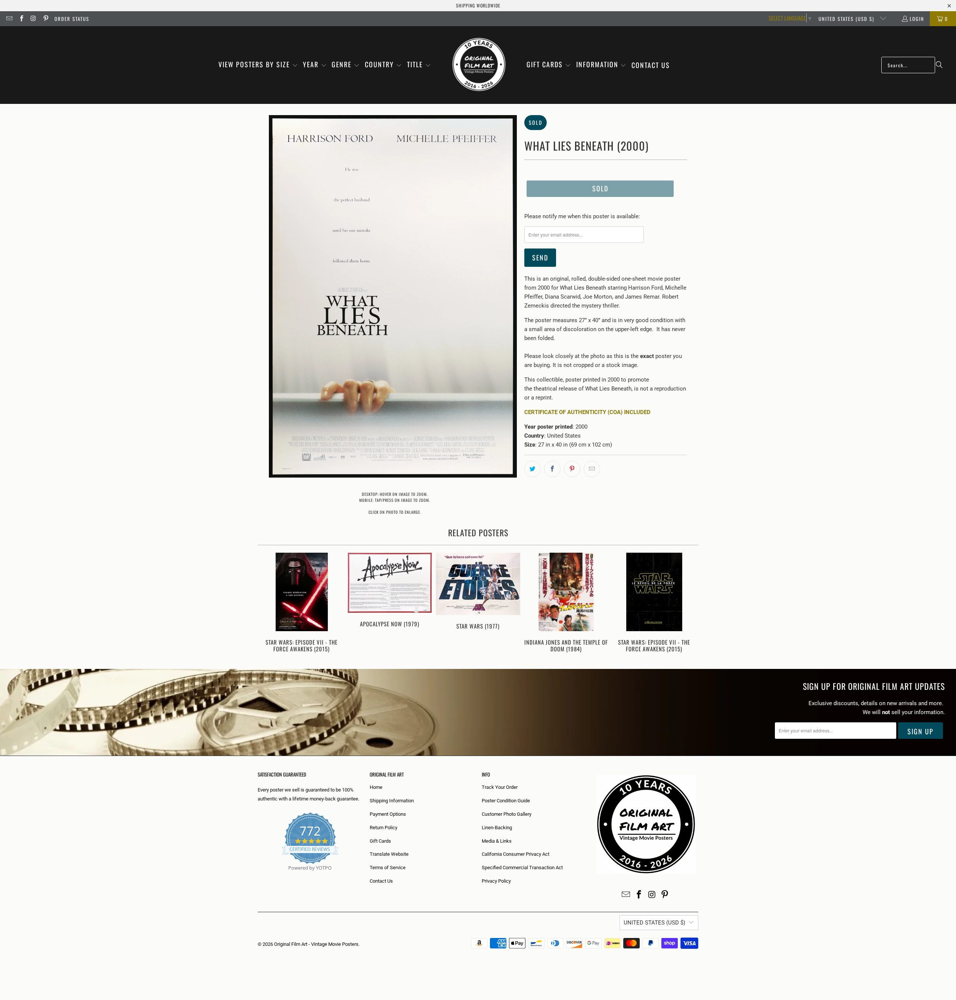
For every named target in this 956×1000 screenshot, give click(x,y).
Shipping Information (392, 800)
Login (917, 18)
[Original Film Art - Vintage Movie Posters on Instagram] (33, 18)
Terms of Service (388, 867)
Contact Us (381, 881)
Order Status (72, 18)
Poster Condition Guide (506, 800)
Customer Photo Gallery (506, 814)
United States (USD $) (847, 18)
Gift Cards (380, 841)
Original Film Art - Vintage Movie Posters (316, 944)
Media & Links (497, 841)
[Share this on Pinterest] (572, 469)
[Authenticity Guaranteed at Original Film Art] (258, 876)
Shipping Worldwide (478, 5)
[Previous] (268, 603)
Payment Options (388, 814)
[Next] (688, 603)
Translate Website (389, 854)
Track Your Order (500, 787)
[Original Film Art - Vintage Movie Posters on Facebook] (21, 18)
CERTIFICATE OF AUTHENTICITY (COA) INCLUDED (587, 412)
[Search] (939, 65)
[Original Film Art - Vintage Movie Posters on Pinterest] (45, 18)
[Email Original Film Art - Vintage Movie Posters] (9, 18)
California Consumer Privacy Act (515, 854)
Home (376, 787)
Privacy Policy (496, 881)
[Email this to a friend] (592, 469)
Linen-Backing (497, 827)
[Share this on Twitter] (532, 469)
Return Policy (383, 827)
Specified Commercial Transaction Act (522, 867)
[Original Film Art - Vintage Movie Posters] (478, 65)
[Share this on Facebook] (552, 469)
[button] (258, 65)
